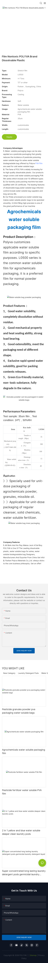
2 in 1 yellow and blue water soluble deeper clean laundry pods (21, 832)
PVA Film (38, 163)
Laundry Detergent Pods (28, 673)
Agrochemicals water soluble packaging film (23, 751)
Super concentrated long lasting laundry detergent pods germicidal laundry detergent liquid (24, 873)
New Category (9, 673)
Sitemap (33, 955)
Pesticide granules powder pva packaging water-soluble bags (18, 711)
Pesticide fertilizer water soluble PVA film (22, 792)
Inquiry (9, 137)
